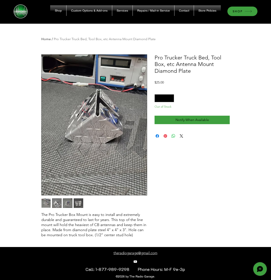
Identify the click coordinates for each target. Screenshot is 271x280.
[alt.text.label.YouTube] (135, 261)
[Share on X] (181, 136)
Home (46, 39)
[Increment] (170, 98)
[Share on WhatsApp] (173, 136)
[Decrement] (157, 98)
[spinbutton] (164, 98)
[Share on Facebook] (157, 136)
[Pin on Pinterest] (165, 136)
